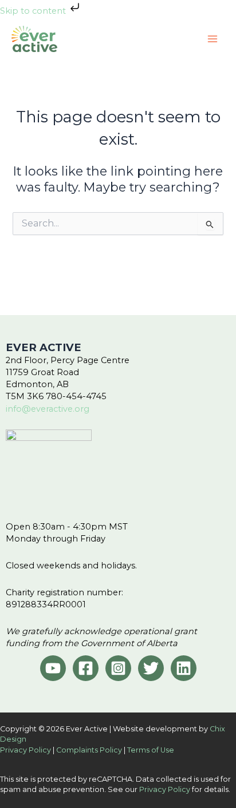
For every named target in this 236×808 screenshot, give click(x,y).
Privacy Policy (25, 750)
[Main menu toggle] (212, 39)
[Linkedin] (183, 668)
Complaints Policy (89, 750)
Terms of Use (150, 750)
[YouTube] (53, 668)
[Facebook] (86, 668)
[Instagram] (118, 668)
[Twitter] (151, 668)
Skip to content (34, 11)
